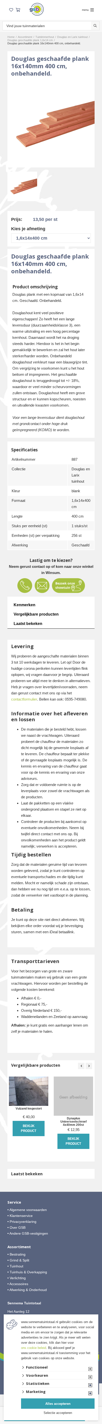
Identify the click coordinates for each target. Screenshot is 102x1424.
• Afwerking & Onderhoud (27, 1290)
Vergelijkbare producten (36, 614)
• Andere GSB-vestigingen (27, 1233)
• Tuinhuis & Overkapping (27, 1272)
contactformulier (24, 699)
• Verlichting (16, 1278)
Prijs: (16, 219)
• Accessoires (17, 1284)
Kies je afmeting (28, 228)
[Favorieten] (11, 9)
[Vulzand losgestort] (28, 1091)
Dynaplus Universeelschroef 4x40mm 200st (73, 1122)
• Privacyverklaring (21, 1222)
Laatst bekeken (28, 624)
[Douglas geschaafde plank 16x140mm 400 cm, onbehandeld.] (51, 124)
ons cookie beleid (33, 1348)
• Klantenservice (20, 1216)
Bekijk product (28, 1128)
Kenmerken (24, 605)
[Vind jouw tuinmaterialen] (95, 25)
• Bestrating (16, 1254)
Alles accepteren (58, 1404)
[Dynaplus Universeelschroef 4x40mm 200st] (73, 1096)
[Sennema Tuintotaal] (36, 9)
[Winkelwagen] (18, 9)
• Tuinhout (15, 1266)
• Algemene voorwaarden (27, 1210)
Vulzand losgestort (29, 1108)
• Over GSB (16, 1227)
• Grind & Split (18, 1260)
